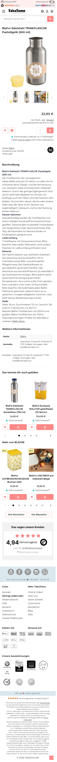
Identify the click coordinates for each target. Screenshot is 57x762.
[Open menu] (4, 11)
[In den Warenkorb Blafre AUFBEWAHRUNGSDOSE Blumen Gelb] (18, 497)
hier (48, 713)
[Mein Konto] (47, 11)
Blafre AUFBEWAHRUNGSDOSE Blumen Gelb (16, 478)
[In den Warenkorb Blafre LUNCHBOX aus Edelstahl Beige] (45, 497)
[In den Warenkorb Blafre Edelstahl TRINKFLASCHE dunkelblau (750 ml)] (18, 427)
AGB (4, 603)
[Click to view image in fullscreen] (28, 62)
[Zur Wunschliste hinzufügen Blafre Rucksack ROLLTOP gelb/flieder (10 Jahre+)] (32, 427)
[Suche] (50, 19)
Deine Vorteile (35, 599)
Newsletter (34, 607)
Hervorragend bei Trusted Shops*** (34, 698)
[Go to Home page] (16, 11)
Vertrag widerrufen (12, 596)
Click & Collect (35, 592)
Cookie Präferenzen (12, 618)
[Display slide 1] (19, 435)
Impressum (8, 611)
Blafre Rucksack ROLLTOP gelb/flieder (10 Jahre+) (41, 409)
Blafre (11, 148)
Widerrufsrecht (10, 599)
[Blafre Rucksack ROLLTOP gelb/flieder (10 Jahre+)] (41, 390)
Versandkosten (45, 703)
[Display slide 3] (31, 435)
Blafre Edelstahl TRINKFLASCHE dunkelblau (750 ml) (14, 409)
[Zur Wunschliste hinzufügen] (5, 130)
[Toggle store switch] (42, 11)
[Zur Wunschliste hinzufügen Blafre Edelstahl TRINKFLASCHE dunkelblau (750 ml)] (5, 427)
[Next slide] (51, 435)
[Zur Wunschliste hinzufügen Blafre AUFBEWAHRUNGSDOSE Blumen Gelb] (5, 497)
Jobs (30, 614)
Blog (30, 611)
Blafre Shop (18, 321)
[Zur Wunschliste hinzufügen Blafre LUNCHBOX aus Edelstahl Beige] (32, 497)
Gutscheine (34, 603)
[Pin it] (12, 130)
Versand (50, 120)
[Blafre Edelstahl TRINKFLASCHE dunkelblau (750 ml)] (14, 390)
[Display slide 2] (25, 435)
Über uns (33, 596)
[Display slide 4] (37, 435)
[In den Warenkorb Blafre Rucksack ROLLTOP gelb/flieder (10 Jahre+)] (45, 427)
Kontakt (6, 592)
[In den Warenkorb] (50, 130)
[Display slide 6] (42, 505)
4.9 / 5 (16, 5)
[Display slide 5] (37, 505)
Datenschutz (9, 614)
